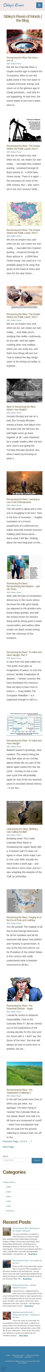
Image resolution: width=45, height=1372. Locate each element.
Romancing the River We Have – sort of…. (23, 59)
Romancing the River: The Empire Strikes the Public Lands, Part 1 (23, 315)
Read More (32, 1254)
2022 (9, 1206)
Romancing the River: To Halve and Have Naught (24, 742)
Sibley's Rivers (13, 5)
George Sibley (18, 1355)
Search (5, 1156)
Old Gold (10, 1211)
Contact (28, 1357)
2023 (9, 1201)
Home (8, 1355)
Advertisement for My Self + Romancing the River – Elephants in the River (26, 1314)
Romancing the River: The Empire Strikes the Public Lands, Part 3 (23, 147)
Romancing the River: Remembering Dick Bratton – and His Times (23, 586)
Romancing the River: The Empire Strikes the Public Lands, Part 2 (23, 231)
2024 (8, 835)
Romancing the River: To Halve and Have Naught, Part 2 (24, 653)
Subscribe (19, 1357)
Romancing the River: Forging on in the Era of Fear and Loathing (24, 918)
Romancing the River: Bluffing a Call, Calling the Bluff (22, 830)
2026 (9, 1187)
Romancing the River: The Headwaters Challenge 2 (19, 1091)
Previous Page (10, 1141)
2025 (8, 64)
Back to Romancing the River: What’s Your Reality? (21, 408)
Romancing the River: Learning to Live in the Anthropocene (23, 500)
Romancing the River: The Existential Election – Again (20, 1007)
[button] (39, 5)
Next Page (8, 1147)
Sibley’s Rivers (16, 64)
